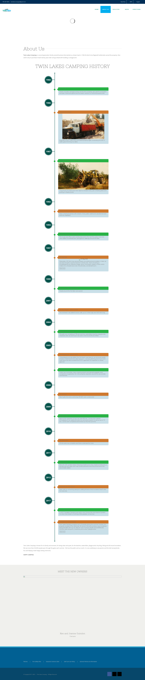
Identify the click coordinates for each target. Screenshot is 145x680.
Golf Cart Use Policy (69, 661)
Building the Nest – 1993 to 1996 (69, 234)
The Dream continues (65, 510)
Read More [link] (62, 268)
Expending (62, 369)
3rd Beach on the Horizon (67, 486)
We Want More (63, 440)
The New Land (63, 416)
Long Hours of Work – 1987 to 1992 (69, 160)
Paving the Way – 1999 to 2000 (68, 288)
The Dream (62, 89)
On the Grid (62, 394)
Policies (25, 661)
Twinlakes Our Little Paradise (67, 522)
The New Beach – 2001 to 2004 (68, 310)
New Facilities (63, 462)
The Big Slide (63, 257)
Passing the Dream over (66, 331)
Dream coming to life (66, 211)
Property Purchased (65, 112)
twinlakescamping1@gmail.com (18, 2)
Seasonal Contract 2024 (52, 661)
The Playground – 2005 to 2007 (68, 354)
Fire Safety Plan (36, 661)
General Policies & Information (88, 661)
